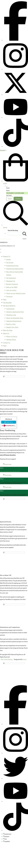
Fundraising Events (12, 265)
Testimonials (10, 309)
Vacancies (9, 296)
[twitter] (15, 94)
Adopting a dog (11, 315)
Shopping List (10, 281)
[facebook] (15, 40)
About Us (6, 333)
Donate (8, 259)
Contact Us (6, 342)
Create (24, 659)
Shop (4, 299)
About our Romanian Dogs (14, 318)
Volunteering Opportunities (14, 269)
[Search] (24, 233)
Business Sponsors (12, 284)
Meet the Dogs (7, 330)
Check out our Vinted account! (16, 293)
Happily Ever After (12, 327)
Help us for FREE (11, 287)
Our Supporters (11, 278)
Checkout (18, 199)
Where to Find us (11, 336)
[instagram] (15, 69)
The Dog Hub (7, 302)
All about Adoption (9, 305)
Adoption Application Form (15, 312)
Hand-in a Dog (10, 324)
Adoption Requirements (13, 321)
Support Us (6, 256)
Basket (10, 199)
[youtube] (15, 117)
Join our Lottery (11, 290)
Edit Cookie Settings (7, 659)
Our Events (9, 262)
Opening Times (11, 339)
